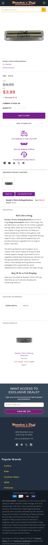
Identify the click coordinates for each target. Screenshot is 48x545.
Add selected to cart (25, 194)
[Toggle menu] (3, 3)
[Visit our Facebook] (17, 445)
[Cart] (44, 2)
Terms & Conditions (22, 541)
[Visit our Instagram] (31, 445)
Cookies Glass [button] (11, 477)
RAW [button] (6, 471)
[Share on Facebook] (5, 163)
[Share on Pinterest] (23, 163)
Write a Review (8, 68)
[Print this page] (14, 163)
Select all (8, 194)
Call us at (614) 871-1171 (24, 439)
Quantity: (7, 108)
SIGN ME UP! (24, 411)
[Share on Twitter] (19, 163)
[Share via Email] (9, 163)
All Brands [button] (8, 487)
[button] (24, 123)
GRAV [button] (6, 482)
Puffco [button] (7, 466)
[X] (26, 445)
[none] (24, 36)
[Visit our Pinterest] (22, 445)
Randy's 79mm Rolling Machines (24, 354)
